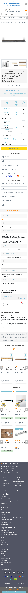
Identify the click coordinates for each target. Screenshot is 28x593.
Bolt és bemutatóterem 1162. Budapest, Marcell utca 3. (11, 471)
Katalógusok (4, 507)
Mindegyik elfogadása (20, 591)
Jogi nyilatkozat (5, 530)
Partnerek (3, 514)
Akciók (4, 17)
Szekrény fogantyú (6, 562)
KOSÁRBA (15, 148)
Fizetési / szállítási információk (9, 499)
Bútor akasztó (4, 549)
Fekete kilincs (4, 565)
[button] (14, 156)
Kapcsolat (3, 496)
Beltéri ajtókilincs (5, 558)
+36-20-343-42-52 (9, 468)
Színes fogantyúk (21, 17)
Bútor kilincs (4, 547)
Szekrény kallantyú (6, 569)
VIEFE (4, 71)
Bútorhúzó (3, 551)
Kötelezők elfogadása (8, 591)
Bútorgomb (4, 560)
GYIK (2, 505)
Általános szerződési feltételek (9, 534)
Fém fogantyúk (11, 17)
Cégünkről (4, 503)
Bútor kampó (4, 545)
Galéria (3, 510)
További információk (14, 589)
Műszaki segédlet (5, 512)
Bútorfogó (4, 542)
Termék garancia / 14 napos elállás (10, 501)
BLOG (2, 540)
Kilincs (2, 554)
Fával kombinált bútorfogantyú (10, 22)
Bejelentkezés (4, 524)
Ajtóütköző (4, 567)
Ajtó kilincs (4, 556)
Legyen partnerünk (6, 522)
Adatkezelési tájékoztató (7, 532)
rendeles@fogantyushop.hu (11, 466)
